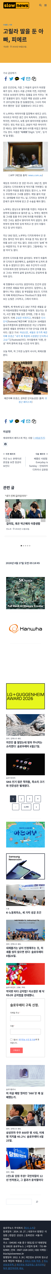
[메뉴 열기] (45, 5)
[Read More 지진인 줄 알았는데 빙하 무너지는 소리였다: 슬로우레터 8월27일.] (25, 725)
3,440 (26, 806)
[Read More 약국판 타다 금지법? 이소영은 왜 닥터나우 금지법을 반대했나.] (25, 974)
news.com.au (35, 175)
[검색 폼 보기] (40, 5)
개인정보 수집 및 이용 (26, 1039)
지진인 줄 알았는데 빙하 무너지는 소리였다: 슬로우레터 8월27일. (24, 744)
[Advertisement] (25, 662)
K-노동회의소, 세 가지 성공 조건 (23, 912)
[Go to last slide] (7, 518)
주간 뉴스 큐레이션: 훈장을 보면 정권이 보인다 (12, 460)
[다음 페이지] (43, 518)
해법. (13, 1172)
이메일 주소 (15, 1012)
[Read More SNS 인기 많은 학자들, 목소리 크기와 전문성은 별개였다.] (25, 764)
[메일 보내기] (28, 78)
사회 (10, 25)
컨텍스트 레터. (16, 738)
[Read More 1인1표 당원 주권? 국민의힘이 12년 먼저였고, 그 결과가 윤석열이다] (25, 1158)
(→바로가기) (39, 437)
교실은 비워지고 (23, 317)
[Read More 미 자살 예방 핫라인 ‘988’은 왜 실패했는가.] (25, 1076)
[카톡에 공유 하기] (17, 78)
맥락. (24, 987)
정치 (7, 738)
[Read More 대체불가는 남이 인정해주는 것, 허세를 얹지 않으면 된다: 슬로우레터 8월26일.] (25, 930)
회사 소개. (29, 1227)
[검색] (37, 1202)
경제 (18, 987)
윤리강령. (40, 1264)
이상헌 (6, 46)
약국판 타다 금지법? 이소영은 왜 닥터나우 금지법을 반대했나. (25, 993)
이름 (12, 1026)
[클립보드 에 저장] (34, 78)
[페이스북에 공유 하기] (6, 78)
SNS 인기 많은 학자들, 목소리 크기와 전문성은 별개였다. (25, 784)
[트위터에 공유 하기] (11, 78)
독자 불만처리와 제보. (13, 1268)
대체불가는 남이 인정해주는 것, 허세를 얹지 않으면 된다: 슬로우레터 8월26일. (24, 952)
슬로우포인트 (11, 778)
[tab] (21, 545)
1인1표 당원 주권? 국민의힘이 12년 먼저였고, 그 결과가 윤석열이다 (24, 1178)
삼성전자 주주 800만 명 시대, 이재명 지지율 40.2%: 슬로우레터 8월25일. (25, 1136)
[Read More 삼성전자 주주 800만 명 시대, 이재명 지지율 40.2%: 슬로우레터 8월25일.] (25, 1115)
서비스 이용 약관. (33, 1260)
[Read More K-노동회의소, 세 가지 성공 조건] (25, 895)
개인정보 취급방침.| (26, 1264)
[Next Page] (36, 807)
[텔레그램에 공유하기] (23, 78)
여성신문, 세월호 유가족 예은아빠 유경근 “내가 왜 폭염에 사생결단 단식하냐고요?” (25, 336)
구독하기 (16, 1050)
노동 (7, 908)
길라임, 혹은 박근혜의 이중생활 (23, 523)
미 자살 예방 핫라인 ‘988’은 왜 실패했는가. (24, 1095)
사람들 (5, 25)
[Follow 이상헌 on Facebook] (5, 444)
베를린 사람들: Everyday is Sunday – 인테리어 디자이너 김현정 (38, 462)
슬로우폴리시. (11, 1089)
